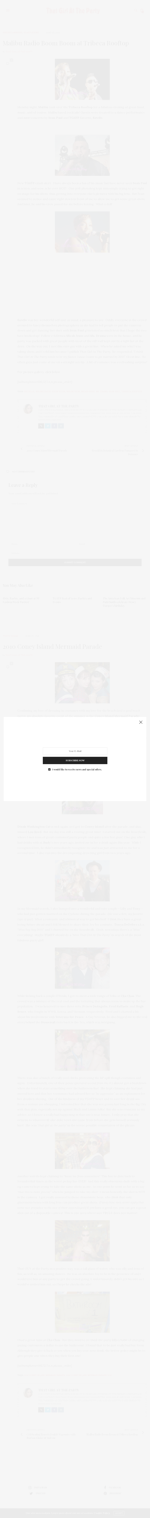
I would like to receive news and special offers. (77, 769)
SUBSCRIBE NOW (75, 760)
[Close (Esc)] (141, 722)
